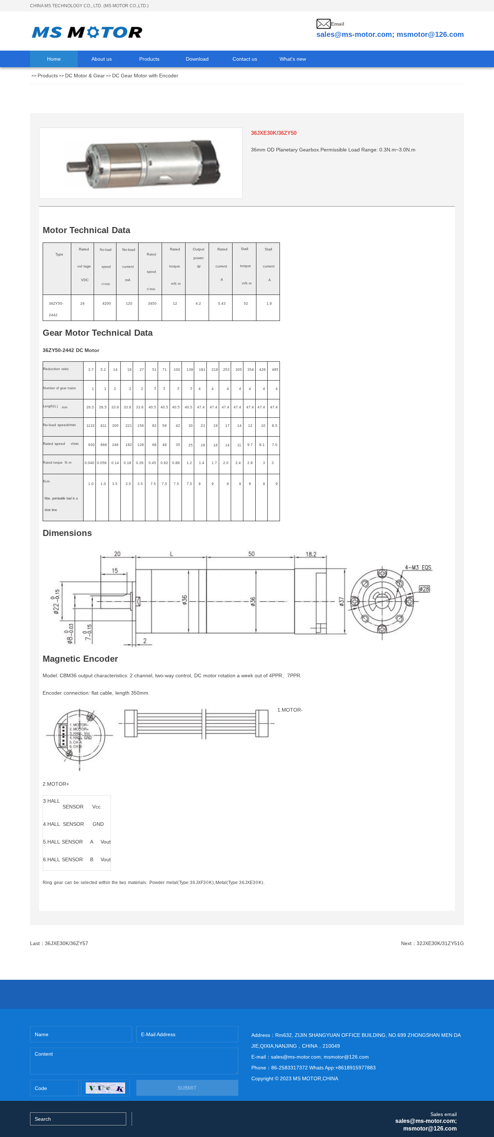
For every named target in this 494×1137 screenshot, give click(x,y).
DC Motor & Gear (85, 75)
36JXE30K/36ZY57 (66, 943)
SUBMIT (187, 1088)
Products (48, 75)
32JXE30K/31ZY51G (440, 943)
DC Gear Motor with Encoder (145, 75)
